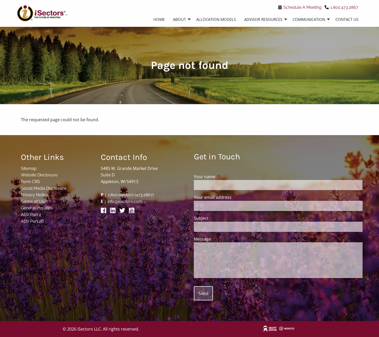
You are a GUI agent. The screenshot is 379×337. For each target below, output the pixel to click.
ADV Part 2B (32, 221)
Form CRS (30, 181)
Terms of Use (33, 201)
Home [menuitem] (159, 19)
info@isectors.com (125, 201)
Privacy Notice (34, 194)
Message (223, 239)
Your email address (233, 197)
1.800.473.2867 (344, 7)
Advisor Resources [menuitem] (263, 19)
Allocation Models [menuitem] (216, 19)
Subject (222, 218)
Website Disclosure (39, 174)
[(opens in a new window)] (105, 211)
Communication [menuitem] (309, 19)
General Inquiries (37, 208)
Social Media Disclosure (43, 188)
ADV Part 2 (31, 214)
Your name (225, 176)
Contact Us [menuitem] (346, 19)
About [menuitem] (179, 19)
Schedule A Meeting (302, 7)
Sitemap (29, 168)
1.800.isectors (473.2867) (131, 194)
